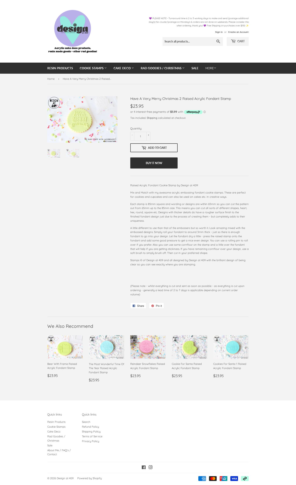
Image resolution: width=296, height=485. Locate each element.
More (209, 68)
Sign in (219, 32)
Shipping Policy (91, 431)
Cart (241, 41)
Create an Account (238, 32)
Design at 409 (65, 478)
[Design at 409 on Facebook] (144, 467)
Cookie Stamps (92, 68)
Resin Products (60, 68)
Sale (195, 68)
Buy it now (154, 163)
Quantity (136, 128)
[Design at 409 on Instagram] (151, 467)
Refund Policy (90, 426)
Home (51, 78)
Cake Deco (122, 68)
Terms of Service (92, 436)
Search (86, 421)
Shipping (152, 117)
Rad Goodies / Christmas (161, 68)
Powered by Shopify (89, 478)
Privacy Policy (90, 441)
